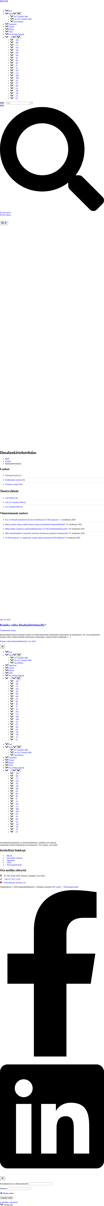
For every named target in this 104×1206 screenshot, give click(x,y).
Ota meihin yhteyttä (14, 858)
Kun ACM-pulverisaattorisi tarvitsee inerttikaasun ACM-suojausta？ (32, 520)
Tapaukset (11, 860)
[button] (14, 14)
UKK (9, 862)
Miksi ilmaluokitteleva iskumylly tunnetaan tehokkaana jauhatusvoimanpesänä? (36, 533)
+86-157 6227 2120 (12, 879)
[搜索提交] (32, 103)
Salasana (3, 1188)
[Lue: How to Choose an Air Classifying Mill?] (50, 617)
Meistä (9, 856)
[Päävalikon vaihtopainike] (4, 223)
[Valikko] (19, 13)
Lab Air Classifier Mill (14, 502)
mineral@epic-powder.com (15, 883)
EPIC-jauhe (56, 887)
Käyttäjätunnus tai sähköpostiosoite (14, 1184)
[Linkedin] (52, 1175)
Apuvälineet (10, 498)
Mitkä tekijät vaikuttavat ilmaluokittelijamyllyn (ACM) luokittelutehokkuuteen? (36, 529)
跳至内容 (4, 1)
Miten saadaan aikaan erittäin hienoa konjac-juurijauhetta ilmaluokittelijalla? (35, 524)
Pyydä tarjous (5, 215)
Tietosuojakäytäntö (14, 865)
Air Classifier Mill (12, 507)
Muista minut (8, 1193)
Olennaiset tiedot (12, 475)
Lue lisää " (18, 641)
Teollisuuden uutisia (13, 480)
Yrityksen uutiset (12, 484)
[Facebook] (52, 1056)
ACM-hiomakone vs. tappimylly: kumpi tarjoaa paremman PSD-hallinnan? (35, 538)
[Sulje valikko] (2, 647)
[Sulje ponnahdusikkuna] (2, 1178)
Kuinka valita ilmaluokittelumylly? (23, 625)
